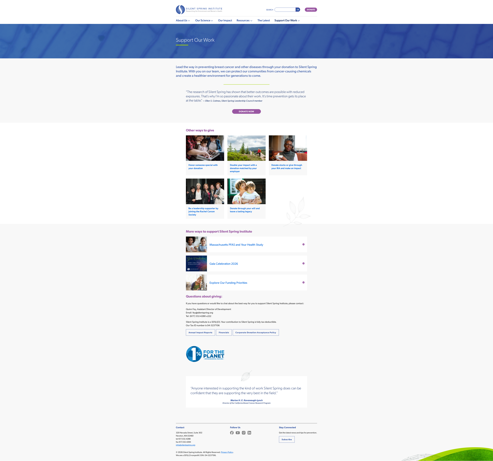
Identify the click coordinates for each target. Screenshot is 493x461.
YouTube (238, 432)
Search (269, 10)
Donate (311, 9)
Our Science (202, 20)
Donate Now (246, 111)
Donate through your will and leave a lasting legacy (245, 210)
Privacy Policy (227, 452)
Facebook (232, 432)
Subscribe (287, 439)
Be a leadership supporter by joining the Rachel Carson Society (203, 211)
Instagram (243, 432)
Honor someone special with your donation (203, 166)
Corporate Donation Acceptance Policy (255, 332)
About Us (181, 20)
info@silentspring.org (185, 445)
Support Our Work (285, 20)
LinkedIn (249, 432)
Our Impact (225, 20)
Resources (243, 20)
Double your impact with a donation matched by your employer (243, 168)
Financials (224, 332)
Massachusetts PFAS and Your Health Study (236, 244)
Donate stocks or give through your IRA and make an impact (286, 166)
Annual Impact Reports (200, 332)
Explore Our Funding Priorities (228, 282)
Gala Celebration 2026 (224, 263)
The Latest (264, 20)
